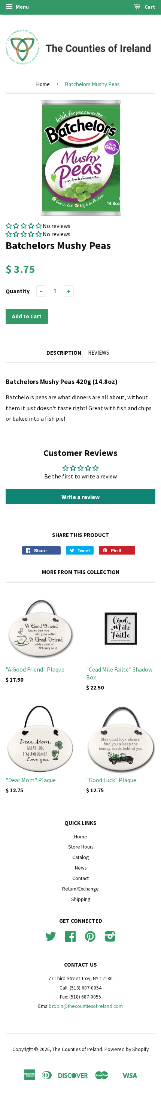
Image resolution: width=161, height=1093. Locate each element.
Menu (22, 6)
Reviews (98, 352)
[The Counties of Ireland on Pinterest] (90, 939)
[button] (24, 225)
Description (63, 352)
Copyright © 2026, (32, 1049)
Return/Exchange (80, 889)
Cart (149, 6)
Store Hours (80, 847)
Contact (80, 878)
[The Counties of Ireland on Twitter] (50, 939)
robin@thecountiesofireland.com (87, 1006)
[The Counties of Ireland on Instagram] (110, 939)
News (80, 868)
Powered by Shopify (126, 1049)
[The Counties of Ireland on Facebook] (70, 939)
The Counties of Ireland (77, 1049)
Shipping (80, 899)
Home (43, 84)
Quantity (18, 291)
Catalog (80, 857)
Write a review (80, 497)
